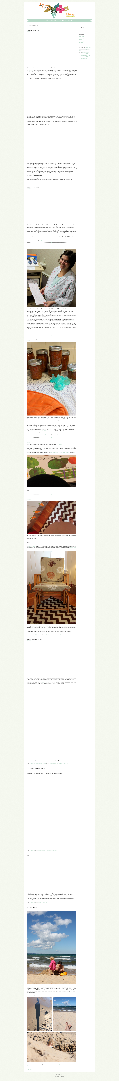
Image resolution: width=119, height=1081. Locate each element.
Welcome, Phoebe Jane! (33, 30)
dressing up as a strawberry (40, 73)
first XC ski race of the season (47, 430)
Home (47, 20)
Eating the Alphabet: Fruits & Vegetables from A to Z (60, 452)
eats (31, 434)
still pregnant (30, 498)
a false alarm (31, 70)
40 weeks (43, 240)
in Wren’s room (32, 546)
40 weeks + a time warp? (33, 187)
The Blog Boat (61, 1076)
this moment (49, 850)
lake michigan (55, 763)
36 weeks (40, 850)
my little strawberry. (70, 320)
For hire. (70, 20)
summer (36, 763)
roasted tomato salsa (71, 434)
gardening (35, 434)
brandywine (56, 434)
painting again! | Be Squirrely (85, 53)
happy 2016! (81, 36)
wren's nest (54, 634)
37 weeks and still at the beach (35, 639)
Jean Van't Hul (82, 49)
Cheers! (80, 39)
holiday (32, 240)
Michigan (56, 1064)
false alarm (30, 245)
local (53, 1064)
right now (81, 42)
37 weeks (51, 763)
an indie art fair (33, 430)
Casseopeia (44, 682)
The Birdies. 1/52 (83, 58)
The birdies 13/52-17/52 (85, 55)
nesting (60, 434)
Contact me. (63, 20)
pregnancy (36, 240)
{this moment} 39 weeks (33, 441)
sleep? (28, 855)
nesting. (38, 434)
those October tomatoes (47, 418)
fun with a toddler (48, 1064)
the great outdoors (42, 763)
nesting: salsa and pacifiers (34, 339)
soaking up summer (32, 907)
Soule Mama (60, 444)
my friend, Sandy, (73, 547)
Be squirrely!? (54, 20)
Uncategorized (48, 434)
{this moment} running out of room (36, 768)
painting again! (82, 41)
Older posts (29, 1069)
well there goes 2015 (83, 37)
